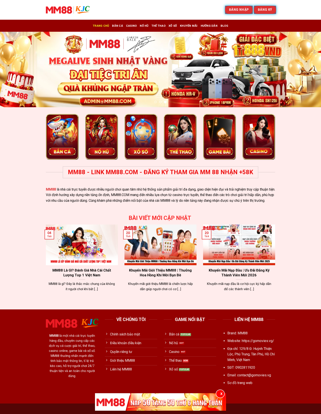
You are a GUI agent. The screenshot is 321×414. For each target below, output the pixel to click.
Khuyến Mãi (189, 25)
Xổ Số (173, 25)
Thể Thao (159, 25)
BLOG (224, 25)
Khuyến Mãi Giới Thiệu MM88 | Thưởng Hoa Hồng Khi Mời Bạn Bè (160, 272)
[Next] (309, 69)
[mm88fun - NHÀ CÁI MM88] (68, 10)
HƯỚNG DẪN (209, 25)
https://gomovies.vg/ (258, 341)
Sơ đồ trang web (239, 383)
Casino (131, 25)
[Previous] (12, 69)
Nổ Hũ (144, 25)
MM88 (51, 189)
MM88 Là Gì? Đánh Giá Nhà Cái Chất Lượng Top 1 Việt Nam (81, 272)
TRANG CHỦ (101, 25)
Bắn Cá (117, 25)
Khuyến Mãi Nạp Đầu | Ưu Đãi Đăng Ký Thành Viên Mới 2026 (239, 272)
